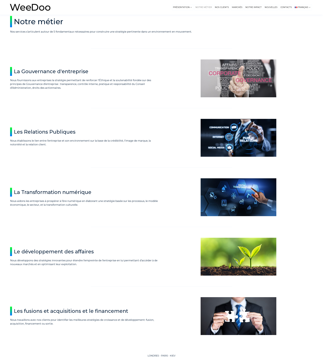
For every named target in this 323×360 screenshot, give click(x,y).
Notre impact (253, 7)
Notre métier (203, 7)
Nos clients (222, 7)
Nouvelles (271, 7)
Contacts (286, 7)
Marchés (237, 7)
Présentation (181, 7)
